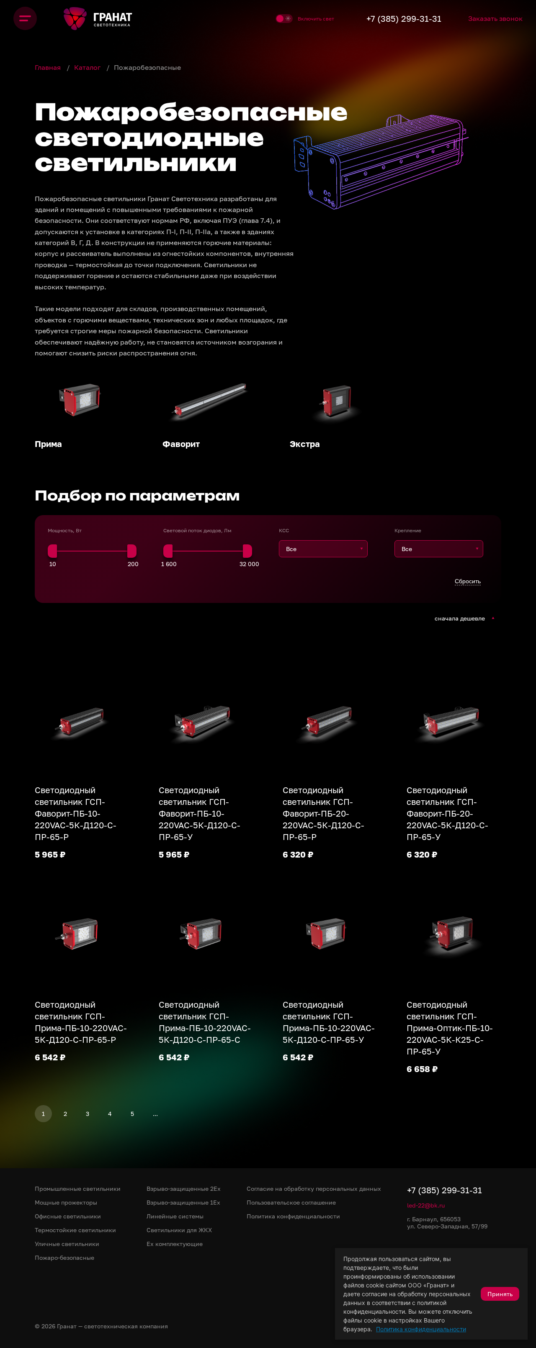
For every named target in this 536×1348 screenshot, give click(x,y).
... (155, 1113)
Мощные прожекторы (66, 1202)
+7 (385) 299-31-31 (403, 18)
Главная (48, 67)
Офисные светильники (68, 1216)
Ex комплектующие (175, 1243)
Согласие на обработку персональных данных (314, 1188)
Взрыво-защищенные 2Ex (184, 1188)
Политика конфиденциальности (421, 1329)
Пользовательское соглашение (291, 1202)
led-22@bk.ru (426, 1205)
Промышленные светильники (78, 1188)
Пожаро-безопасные (64, 1257)
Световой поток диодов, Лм (197, 530)
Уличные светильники (67, 1243)
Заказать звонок (495, 18)
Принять (500, 1293)
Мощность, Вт (65, 530)
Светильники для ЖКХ (179, 1229)
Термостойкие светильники (75, 1229)
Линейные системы (175, 1216)
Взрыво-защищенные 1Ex (183, 1202)
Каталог (88, 67)
